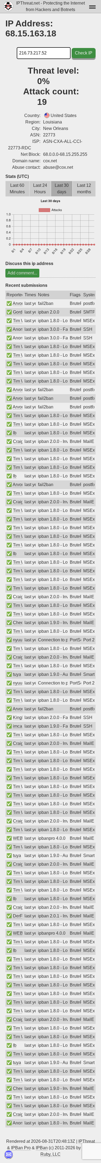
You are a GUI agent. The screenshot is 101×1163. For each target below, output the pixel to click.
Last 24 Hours (40, 188)
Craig (18, 441)
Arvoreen (21, 303)
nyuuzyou (22, 640)
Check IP (83, 53)
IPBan (42, 1147)
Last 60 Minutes (17, 188)
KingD (19, 717)
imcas (18, 726)
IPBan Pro (21, 1147)
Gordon (20, 312)
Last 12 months (84, 188)
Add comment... (22, 273)
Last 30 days (62, 188)
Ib (14, 433)
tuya (17, 674)
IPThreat (86, 1141)
